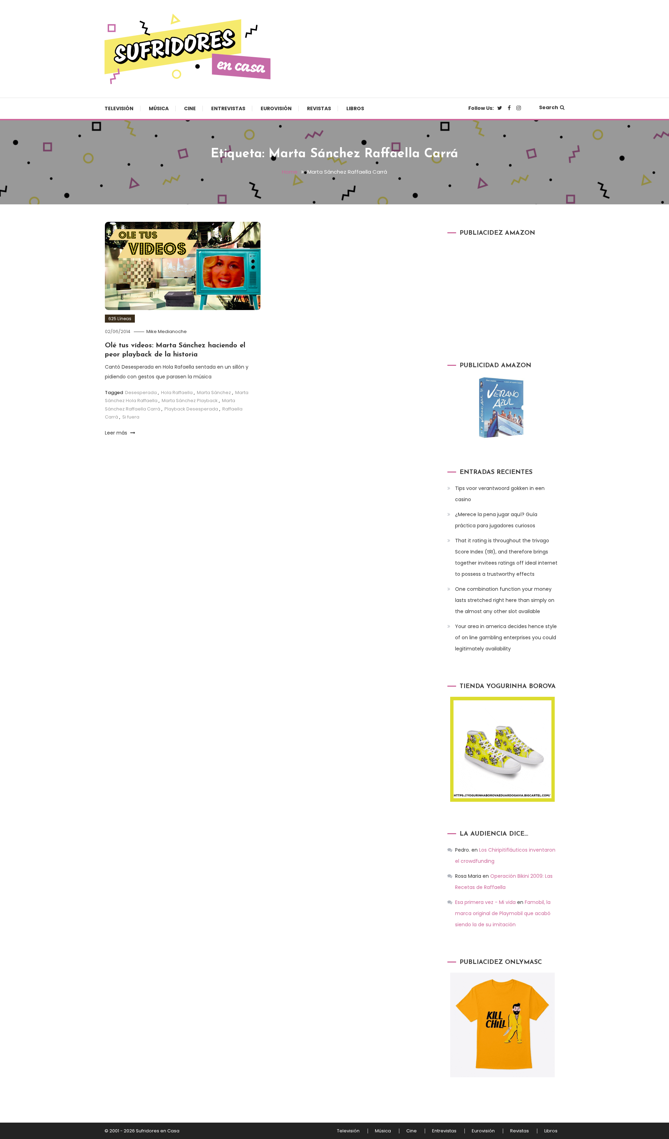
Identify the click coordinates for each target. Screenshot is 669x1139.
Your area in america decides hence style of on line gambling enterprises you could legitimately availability (506, 637)
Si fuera (130, 417)
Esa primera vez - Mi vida (485, 902)
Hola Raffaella (177, 392)
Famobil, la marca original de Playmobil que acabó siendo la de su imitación (503, 913)
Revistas (319, 108)
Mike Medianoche (166, 331)
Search (548, 107)
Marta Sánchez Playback (190, 400)
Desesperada (141, 392)
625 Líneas (119, 319)
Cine (190, 108)
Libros (355, 108)
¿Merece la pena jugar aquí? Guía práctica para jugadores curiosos (496, 520)
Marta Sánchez (214, 392)
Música (159, 108)
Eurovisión (276, 108)
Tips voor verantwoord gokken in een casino (500, 494)
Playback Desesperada (191, 409)
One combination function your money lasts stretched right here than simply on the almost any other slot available (504, 600)
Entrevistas (228, 108)
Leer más (117, 432)
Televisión (119, 108)
